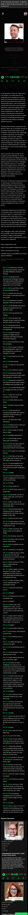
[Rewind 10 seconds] (2, 81)
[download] (19, 81)
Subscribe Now (14, 49)
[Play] (2, 77)
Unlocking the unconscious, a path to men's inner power (13, 854)
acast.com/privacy (15, 259)
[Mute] (26, 77)
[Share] (24, 81)
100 (4, 846)
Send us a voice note (22, 913)
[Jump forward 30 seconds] (7, 81)
